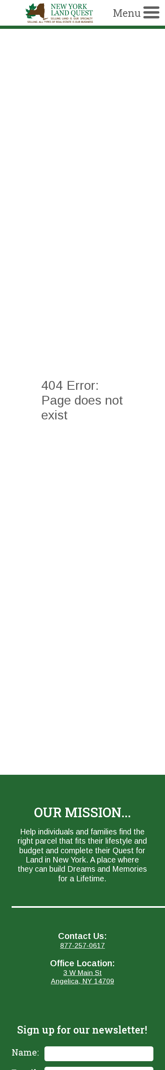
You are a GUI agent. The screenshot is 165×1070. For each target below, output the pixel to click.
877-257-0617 (82, 945)
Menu (127, 13)
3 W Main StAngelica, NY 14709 (82, 977)
